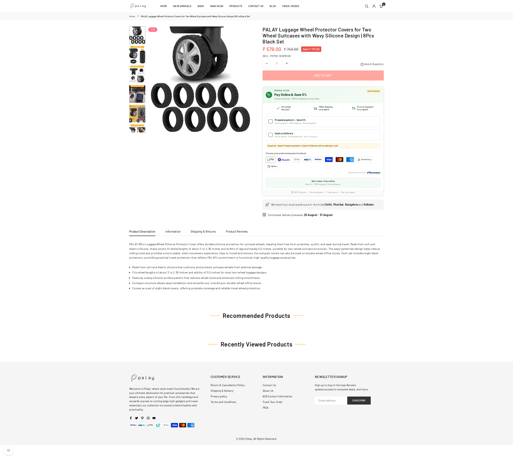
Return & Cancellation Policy (228, 385)
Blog (273, 6)
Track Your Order (273, 402)
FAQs (265, 407)
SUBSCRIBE (359, 400)
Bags (201, 6)
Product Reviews (237, 231)
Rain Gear (216, 6)
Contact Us (256, 6)
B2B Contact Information (277, 396)
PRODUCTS (235, 6)
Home (163, 6)
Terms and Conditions (223, 402)
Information (173, 231)
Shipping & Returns (203, 231)
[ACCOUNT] (374, 6)
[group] (200, 79)
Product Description (142, 231)
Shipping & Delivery (222, 390)
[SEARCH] (366, 6)
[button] (247, 79)
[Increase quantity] (287, 63)
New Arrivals (182, 6)
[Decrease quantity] (267, 63)
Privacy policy (219, 396)
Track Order (290, 6)
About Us (268, 390)
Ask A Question (374, 64)
